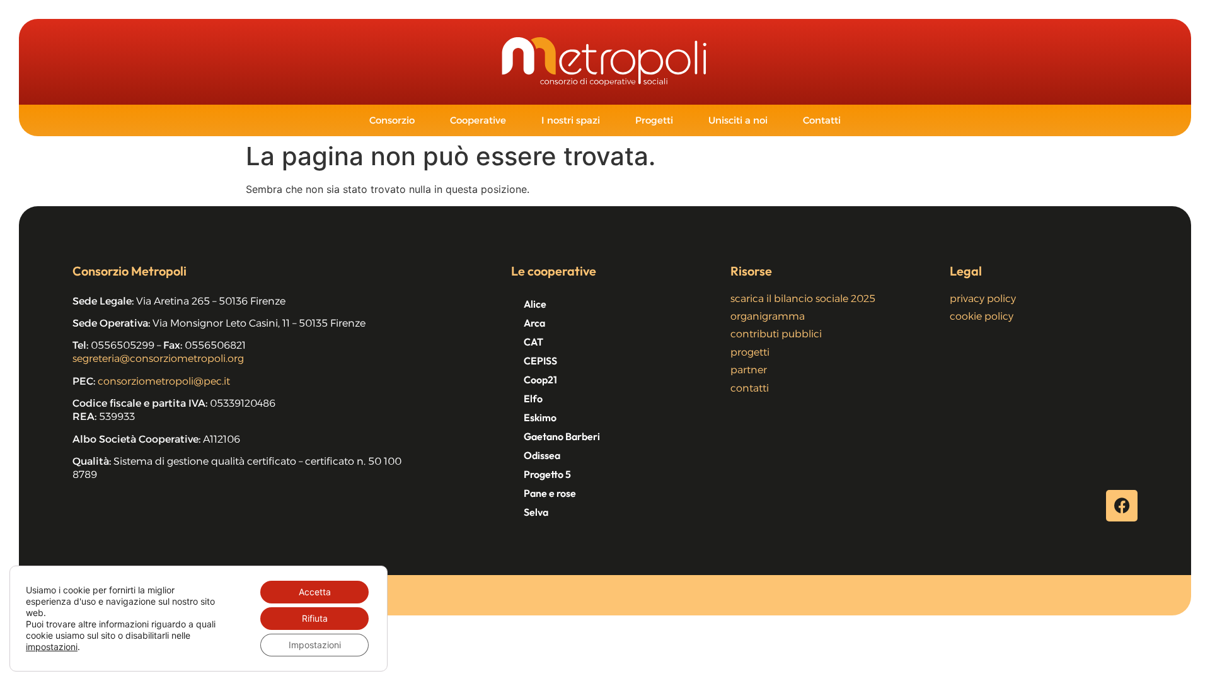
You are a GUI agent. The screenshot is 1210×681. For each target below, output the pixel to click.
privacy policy (983, 299)
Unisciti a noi (738, 120)
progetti (749, 352)
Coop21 (540, 379)
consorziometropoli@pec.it (164, 381)
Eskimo (540, 417)
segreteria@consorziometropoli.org (158, 358)
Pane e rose (550, 493)
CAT (533, 341)
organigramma (767, 316)
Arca (534, 323)
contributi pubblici (776, 334)
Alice (535, 304)
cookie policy (981, 316)
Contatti (822, 120)
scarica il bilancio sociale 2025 (802, 299)
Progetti (654, 120)
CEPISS (540, 360)
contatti (749, 388)
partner (748, 370)
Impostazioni (315, 644)
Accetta (315, 591)
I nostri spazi (570, 120)
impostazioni (52, 646)
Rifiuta (315, 618)
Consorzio (392, 120)
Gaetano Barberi (562, 436)
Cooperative (478, 120)
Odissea (542, 455)
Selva (536, 512)
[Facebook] (1122, 505)
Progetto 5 (547, 474)
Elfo (533, 398)
